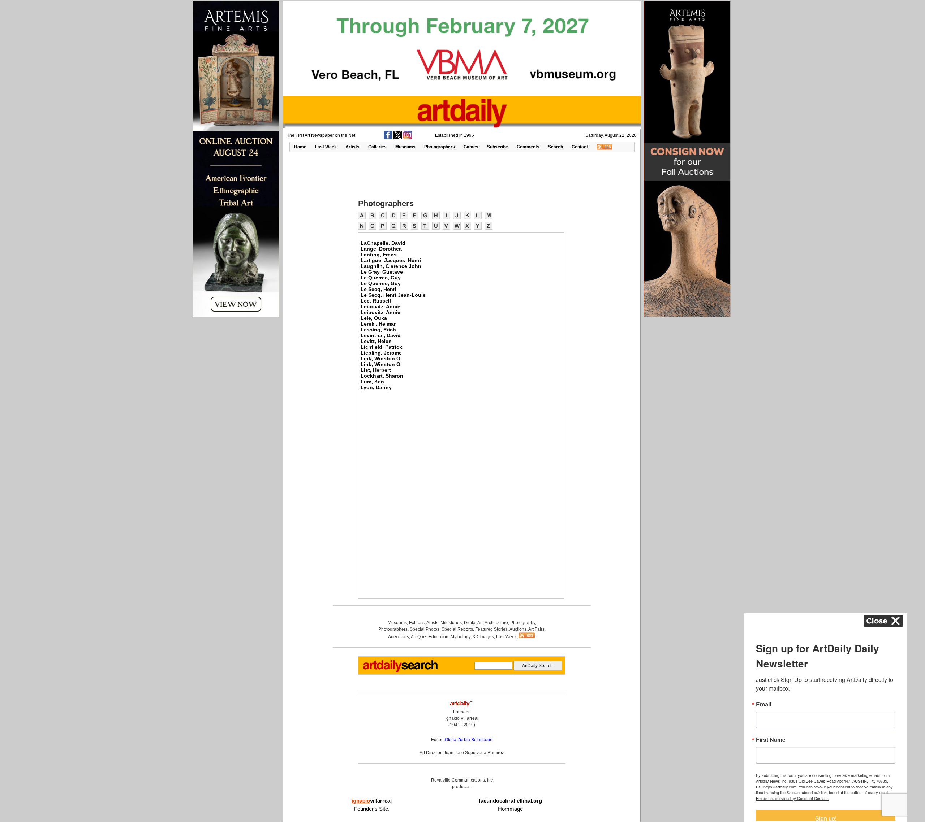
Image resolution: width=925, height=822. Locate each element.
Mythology (460, 636)
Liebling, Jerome (381, 353)
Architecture (496, 622)
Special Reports (457, 629)
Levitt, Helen (376, 341)
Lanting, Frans (379, 254)
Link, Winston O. (381, 358)
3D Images (483, 636)
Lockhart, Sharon (382, 376)
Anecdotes (398, 636)
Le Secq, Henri (378, 289)
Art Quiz (418, 636)
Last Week (326, 146)
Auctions (517, 629)
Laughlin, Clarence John (391, 266)
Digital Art (473, 622)
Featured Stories (491, 629)
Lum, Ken (372, 381)
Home (300, 146)
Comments (528, 146)
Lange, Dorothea (381, 249)
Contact (580, 146)
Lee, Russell (376, 301)
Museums (405, 146)
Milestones (451, 622)
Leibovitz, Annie (380, 306)
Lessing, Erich (378, 329)
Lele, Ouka (374, 318)
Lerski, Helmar (378, 324)
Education (438, 636)
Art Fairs (536, 629)
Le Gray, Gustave (382, 272)
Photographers (439, 146)
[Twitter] (397, 137)
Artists (352, 146)
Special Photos (424, 629)
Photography (522, 622)
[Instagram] (407, 137)
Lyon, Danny (376, 387)
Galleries (377, 146)
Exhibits (417, 622)
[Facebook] (388, 137)
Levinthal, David (381, 335)
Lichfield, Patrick (381, 347)
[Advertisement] (461, 174)
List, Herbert (376, 370)
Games (471, 146)
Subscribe (497, 146)
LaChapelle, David (383, 243)
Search (555, 146)
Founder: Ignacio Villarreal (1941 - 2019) (461, 718)
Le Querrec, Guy (381, 277)
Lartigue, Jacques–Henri (391, 260)
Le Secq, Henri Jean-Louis (393, 295)
